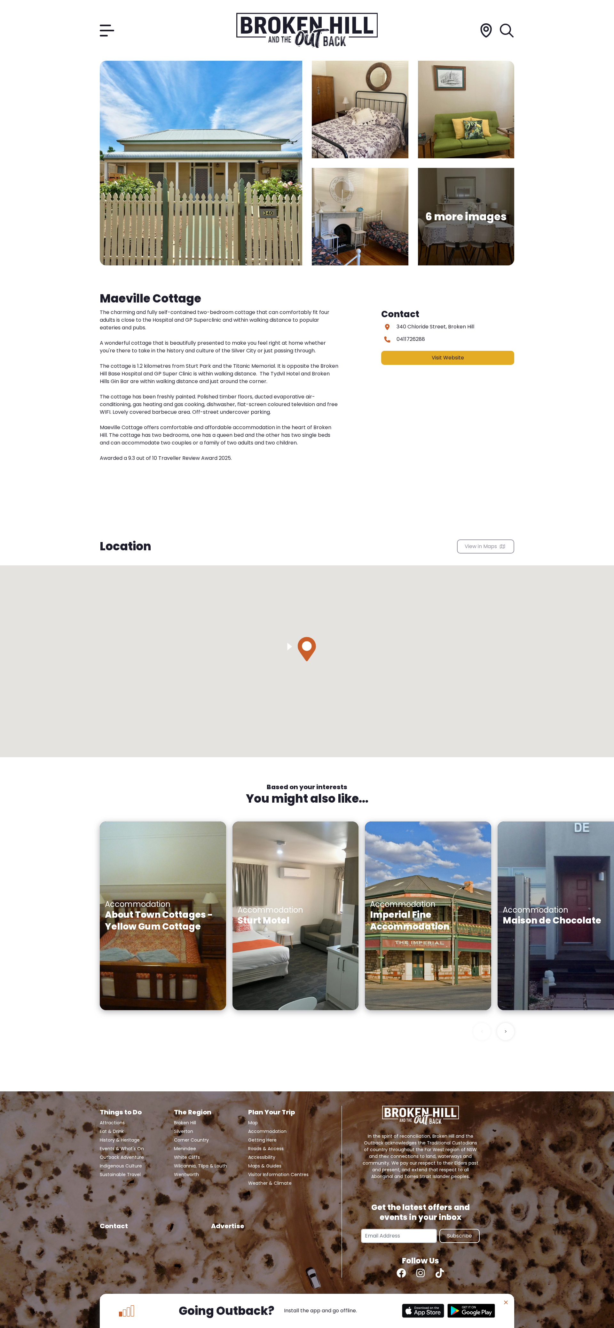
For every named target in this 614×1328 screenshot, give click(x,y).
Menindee (185, 1148)
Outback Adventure (122, 1157)
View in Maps (481, 546)
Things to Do (121, 1112)
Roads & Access (266, 1148)
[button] (307, 649)
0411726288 (411, 339)
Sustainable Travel (120, 1174)
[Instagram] (420, 1273)
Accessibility (261, 1157)
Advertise (227, 1226)
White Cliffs (187, 1157)
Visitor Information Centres (278, 1174)
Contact (114, 1226)
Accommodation (267, 1131)
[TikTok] (440, 1273)
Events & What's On (122, 1148)
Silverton (183, 1131)
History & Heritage (120, 1140)
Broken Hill (185, 1123)
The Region (192, 1112)
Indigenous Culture (121, 1166)
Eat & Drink (112, 1131)
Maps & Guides (264, 1166)
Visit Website (448, 357)
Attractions (112, 1123)
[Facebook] (401, 1273)
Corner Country (191, 1140)
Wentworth (186, 1174)
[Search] (507, 30)
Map (253, 1123)
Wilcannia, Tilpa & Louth (200, 1166)
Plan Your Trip (271, 1112)
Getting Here (262, 1140)
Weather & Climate (270, 1183)
